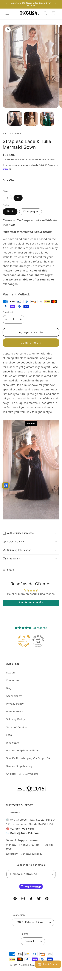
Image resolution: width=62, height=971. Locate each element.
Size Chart (9, 180)
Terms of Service (16, 727)
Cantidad (8, 312)
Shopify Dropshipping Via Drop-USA (28, 758)
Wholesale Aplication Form (22, 750)
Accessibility (14, 696)
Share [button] (10, 569)
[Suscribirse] (52, 874)
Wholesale (12, 742)
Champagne (30, 211)
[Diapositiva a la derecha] (58, 119)
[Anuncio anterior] (6, 4)
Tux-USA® (24, 965)
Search (10, 672)
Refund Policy (14, 711)
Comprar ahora (31, 342)
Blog (8, 688)
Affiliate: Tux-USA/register (22, 773)
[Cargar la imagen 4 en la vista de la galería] (47, 118)
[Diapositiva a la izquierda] (3, 119)
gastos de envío (14, 159)
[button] (7, 13)
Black (10, 211)
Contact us (12, 680)
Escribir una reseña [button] (31, 602)
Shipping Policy (15, 719)
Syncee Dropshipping (19, 766)
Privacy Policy (15, 703)
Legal (9, 735)
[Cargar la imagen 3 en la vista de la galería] (31, 118)
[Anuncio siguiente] (56, 4)
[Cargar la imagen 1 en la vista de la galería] (15, 118)
